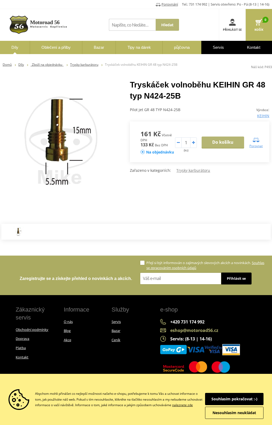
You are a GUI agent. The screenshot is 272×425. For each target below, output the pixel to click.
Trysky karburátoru (84, 64)
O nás (68, 321)
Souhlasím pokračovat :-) (234, 398)
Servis (116, 321)
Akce (67, 340)
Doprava (22, 338)
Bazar (116, 330)
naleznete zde (182, 405)
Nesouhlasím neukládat (234, 412)
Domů (7, 64)
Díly (21, 64)
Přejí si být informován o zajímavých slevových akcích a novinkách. (205, 265)
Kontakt (22, 357)
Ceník (116, 340)
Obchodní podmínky (32, 329)
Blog (67, 330)
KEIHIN (263, 115)
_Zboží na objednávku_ (47, 64)
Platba (21, 347)
